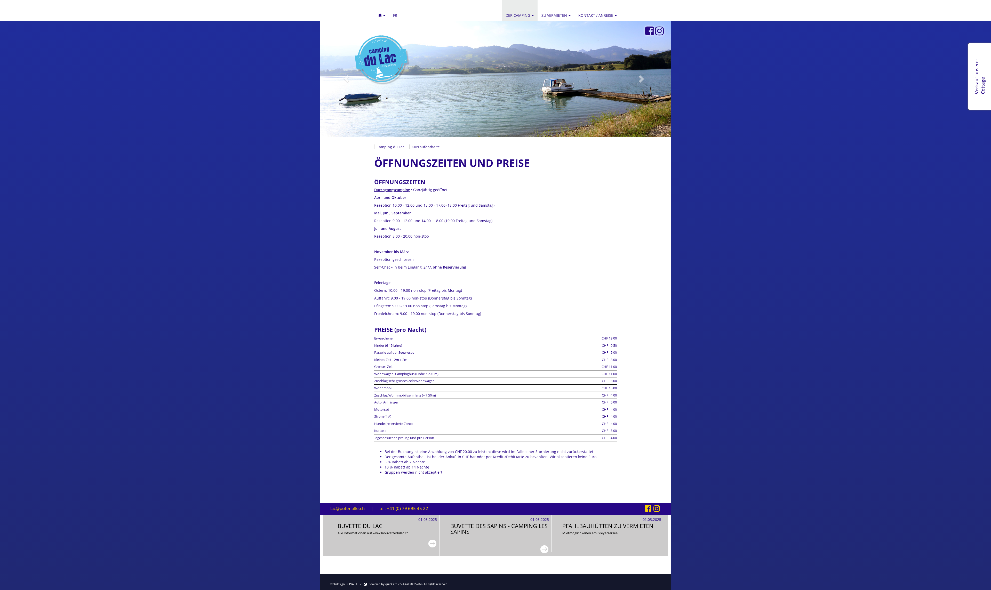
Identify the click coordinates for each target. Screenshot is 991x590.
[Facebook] (649, 31)
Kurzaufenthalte (426, 146)
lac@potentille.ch (347, 508)
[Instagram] (659, 31)
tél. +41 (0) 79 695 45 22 (403, 508)
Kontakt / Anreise (596, 15)
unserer (979, 76)
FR (395, 15)
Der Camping (518, 15)
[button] (381, 10)
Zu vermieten (554, 15)
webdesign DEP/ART (343, 584)
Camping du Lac (390, 146)
